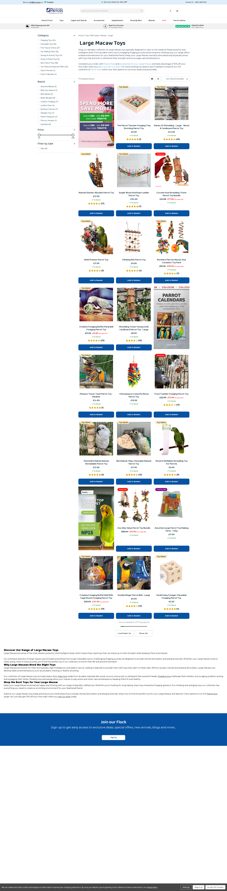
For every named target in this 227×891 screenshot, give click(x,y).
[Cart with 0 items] (177, 11)
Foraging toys (164, 676)
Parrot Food (47, 20)
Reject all (199, 887)
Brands (152, 20)
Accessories (99, 20)
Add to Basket (133, 549)
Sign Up (113, 737)
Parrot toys (212, 694)
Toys (61, 20)
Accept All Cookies (215, 887)
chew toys (62, 676)
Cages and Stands (79, 20)
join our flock (64, 697)
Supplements (117, 20)
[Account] (170, 11)
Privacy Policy (152, 887)
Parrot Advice (179, 20)
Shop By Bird (136, 20)
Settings (186, 887)
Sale (164, 20)
